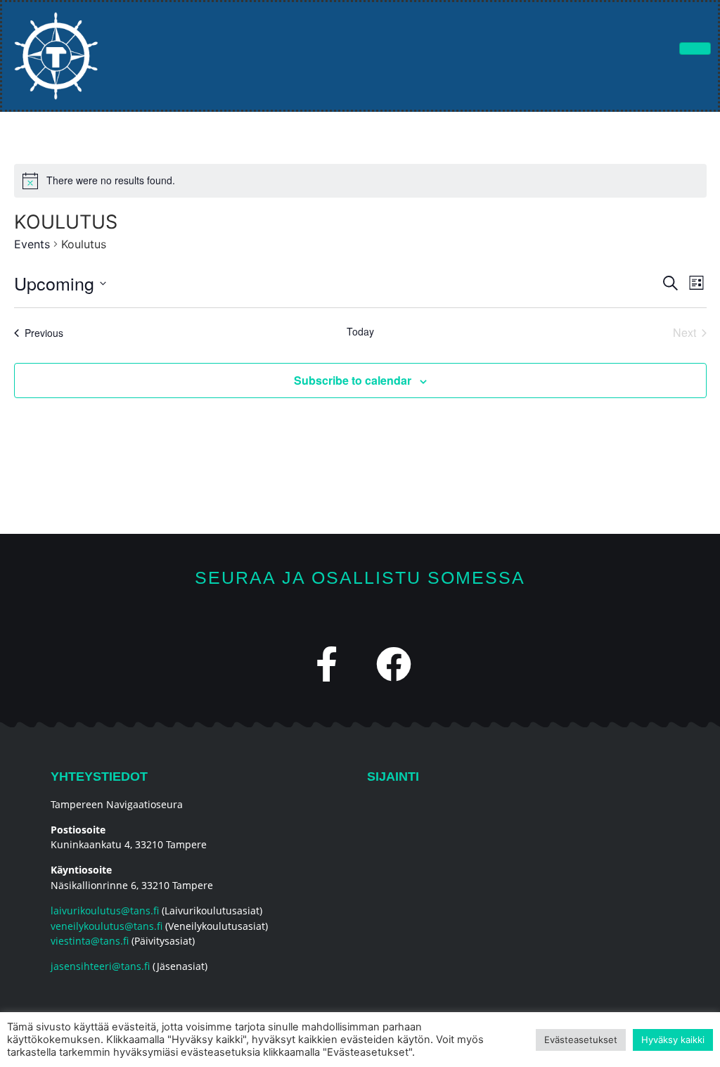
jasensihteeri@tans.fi (100, 966)
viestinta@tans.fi (90, 940)
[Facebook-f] (327, 664)
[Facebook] (393, 664)
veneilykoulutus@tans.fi (106, 926)
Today (360, 331)
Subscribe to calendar (352, 380)
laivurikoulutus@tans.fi (105, 910)
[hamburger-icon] (695, 48)
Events (32, 244)
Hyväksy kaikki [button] (673, 1039)
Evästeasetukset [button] (580, 1039)
